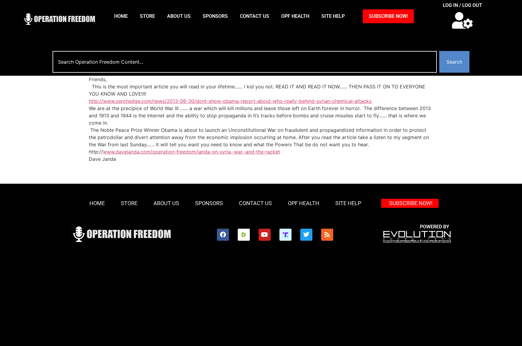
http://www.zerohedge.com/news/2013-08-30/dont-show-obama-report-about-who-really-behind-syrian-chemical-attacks (230, 101)
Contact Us (254, 16)
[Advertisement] (261, 301)
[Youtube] (265, 235)
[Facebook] (223, 235)
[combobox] (245, 62)
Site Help (333, 16)
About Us (179, 16)
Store (147, 16)
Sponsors (215, 16)
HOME (121, 16)
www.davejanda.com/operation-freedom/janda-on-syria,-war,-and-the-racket (191, 152)
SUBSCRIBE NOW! (388, 16)
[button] (462, 20)
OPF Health (295, 16)
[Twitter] (306, 235)
